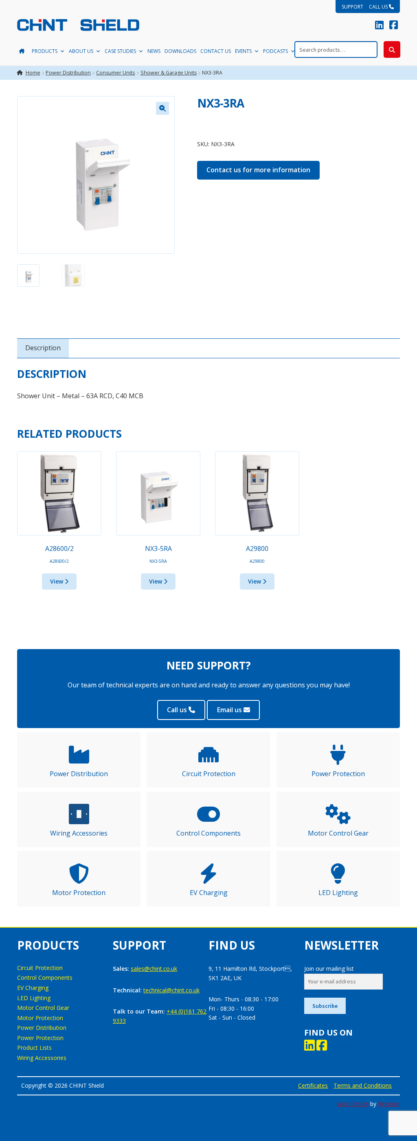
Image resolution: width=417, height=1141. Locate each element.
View (57, 581)
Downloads (180, 51)
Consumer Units (115, 72)
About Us (81, 51)
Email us (230, 709)
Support (352, 6)
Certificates (313, 1085)
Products (44, 51)
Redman (389, 1104)
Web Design (353, 1104)
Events (243, 51)
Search (392, 49)
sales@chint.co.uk (154, 968)
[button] (162, 108)
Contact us (215, 51)
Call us (379, 6)
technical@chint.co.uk (171, 990)
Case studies (120, 51)
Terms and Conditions (363, 1085)
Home (33, 72)
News (153, 51)
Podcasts (275, 51)
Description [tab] (43, 347)
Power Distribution (68, 72)
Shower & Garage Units (168, 72)
